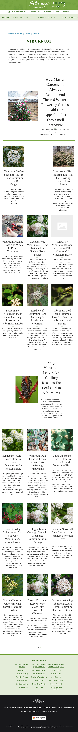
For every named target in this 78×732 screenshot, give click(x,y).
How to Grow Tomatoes (39, 670)
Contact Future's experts (22, 708)
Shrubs (27, 34)
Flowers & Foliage (51, 12)
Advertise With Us (22, 677)
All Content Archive (22, 687)
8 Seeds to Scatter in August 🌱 (22, 17)
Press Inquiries (22, 680)
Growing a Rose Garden (39, 677)
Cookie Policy (69, 708)
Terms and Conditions (41, 708)
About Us (22, 667)
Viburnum (36, 34)
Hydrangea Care (39, 667)
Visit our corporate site (66, 726)
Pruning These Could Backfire (46, 17)
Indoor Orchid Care (39, 673)
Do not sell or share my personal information (39, 711)
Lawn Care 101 (56, 677)
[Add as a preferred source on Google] (39, 718)
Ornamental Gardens (15, 34)
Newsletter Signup (22, 673)
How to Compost (56, 684)
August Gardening (19, 12)
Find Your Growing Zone (56, 667)
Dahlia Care (39, 687)
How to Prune (56, 673)
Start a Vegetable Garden (56, 688)
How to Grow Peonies (39, 684)
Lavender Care (39, 680)
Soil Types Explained (56, 680)
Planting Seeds (56, 670)
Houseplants (35, 12)
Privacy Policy (56, 708)
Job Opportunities (22, 684)
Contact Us (22, 670)
